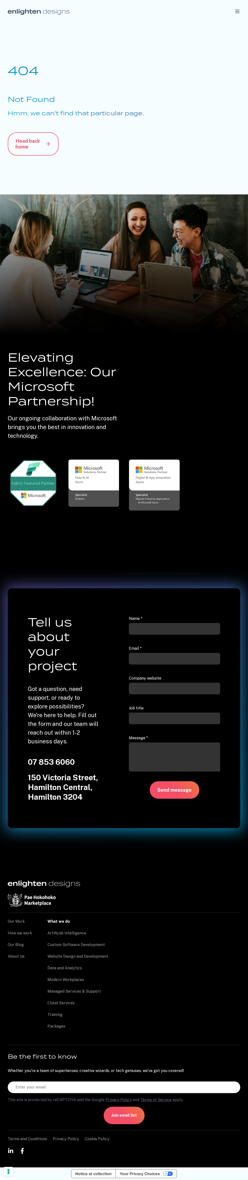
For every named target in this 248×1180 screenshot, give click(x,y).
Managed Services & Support (74, 991)
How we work (20, 933)
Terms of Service (155, 1099)
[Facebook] (22, 1150)
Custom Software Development (76, 944)
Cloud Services (61, 1003)
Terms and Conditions (27, 1139)
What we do (58, 921)
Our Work (16, 921)
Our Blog (16, 944)
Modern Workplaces (65, 979)
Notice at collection (93, 1173)
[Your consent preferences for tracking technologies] (8, 1171)
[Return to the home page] (39, 11)
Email (135, 648)
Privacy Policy (119, 1099)
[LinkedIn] (11, 1150)
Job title (136, 708)
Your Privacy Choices (140, 1173)
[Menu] (237, 11)
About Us (16, 956)
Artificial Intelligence (66, 933)
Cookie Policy (97, 1139)
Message (138, 738)
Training (54, 1014)
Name (135, 618)
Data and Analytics (64, 968)
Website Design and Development (77, 956)
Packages (56, 1026)
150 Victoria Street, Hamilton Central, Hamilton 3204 (63, 787)
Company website (145, 678)
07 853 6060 (51, 761)
